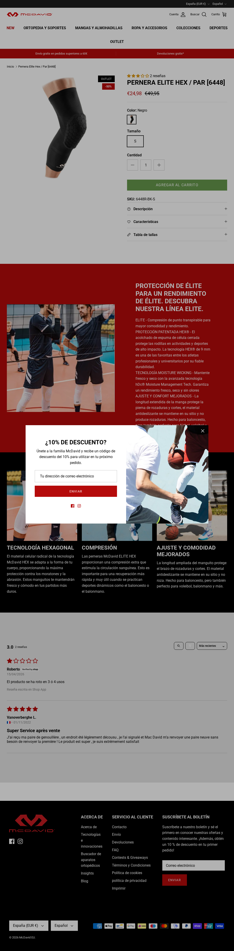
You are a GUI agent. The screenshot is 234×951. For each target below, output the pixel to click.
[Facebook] (72, 506)
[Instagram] (79, 506)
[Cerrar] (203, 431)
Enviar (75, 491)
